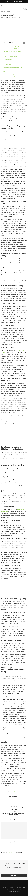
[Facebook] (10, 882)
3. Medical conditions (8, 59)
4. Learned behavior (8, 61)
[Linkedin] (16, 882)
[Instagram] (13, 882)
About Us (5, 887)
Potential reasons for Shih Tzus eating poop (12, 51)
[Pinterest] (14, 882)
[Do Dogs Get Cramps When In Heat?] (14, 830)
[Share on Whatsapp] (20, 791)
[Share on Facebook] (16, 791)
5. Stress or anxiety (7, 64)
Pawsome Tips (7, 17)
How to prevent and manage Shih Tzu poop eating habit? (13, 70)
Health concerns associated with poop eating (12, 67)
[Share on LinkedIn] (19, 791)
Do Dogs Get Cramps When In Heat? (14, 841)
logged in (10, 852)
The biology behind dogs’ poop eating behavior (13, 46)
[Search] (20, 9)
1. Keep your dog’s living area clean (11, 74)
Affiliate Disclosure (13, 887)
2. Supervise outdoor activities (10, 76)
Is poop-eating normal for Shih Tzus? (10, 48)
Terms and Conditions (18, 889)
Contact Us (22, 887)
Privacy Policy (8, 889)
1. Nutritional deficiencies (9, 54)
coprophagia (14, 143)
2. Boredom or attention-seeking (10, 56)
